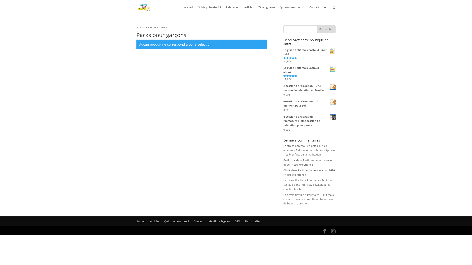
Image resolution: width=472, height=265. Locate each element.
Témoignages (266, 7)
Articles (249, 7)
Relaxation (233, 7)
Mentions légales (219, 221)
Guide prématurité (209, 7)
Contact (314, 7)
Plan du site (252, 221)
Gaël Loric (289, 160)
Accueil (188, 7)
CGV (237, 221)
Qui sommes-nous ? (292, 7)
